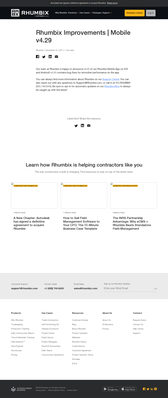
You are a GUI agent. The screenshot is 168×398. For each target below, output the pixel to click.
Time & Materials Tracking (22, 338)
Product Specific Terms (82, 355)
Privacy (106, 329)
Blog (74, 325)
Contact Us (138, 325)
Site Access (16, 351)
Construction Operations (53, 355)
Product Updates (79, 333)
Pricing (14, 355)
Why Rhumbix (61, 13)
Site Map (76, 359)
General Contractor (50, 329)
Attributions (108, 325)
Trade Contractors (50, 320)
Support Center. (111, 79)
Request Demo (139, 320)
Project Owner (48, 333)
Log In (150, 13)
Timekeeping (17, 325)
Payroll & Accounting (51, 346)
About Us (107, 320)
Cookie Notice (78, 346)
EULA (74, 364)
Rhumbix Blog (111, 86)
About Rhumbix (79, 329)
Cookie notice (72, 390)
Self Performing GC (50, 325)
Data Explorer (17, 346)
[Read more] (112, 3)
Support (136, 333)
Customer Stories (80, 320)
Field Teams (47, 351)
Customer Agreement (81, 351)
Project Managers (49, 342)
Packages (96, 13)
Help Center (138, 329)
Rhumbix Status (79, 342)
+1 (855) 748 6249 (54, 289)
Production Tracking (20, 329)
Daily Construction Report (22, 333)
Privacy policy (41, 390)
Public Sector (48, 338)
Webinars (76, 338)
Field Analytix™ (18, 342)
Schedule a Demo (135, 13)
